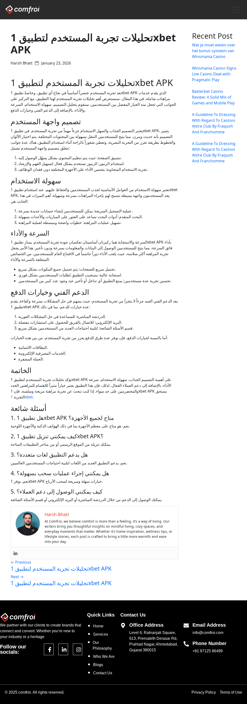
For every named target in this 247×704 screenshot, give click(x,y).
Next (17, 576)
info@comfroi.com (207, 633)
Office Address (146, 625)
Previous (21, 562)
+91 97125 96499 (207, 651)
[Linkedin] (15, 553)
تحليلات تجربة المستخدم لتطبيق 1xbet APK (61, 568)
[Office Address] (123, 625)
